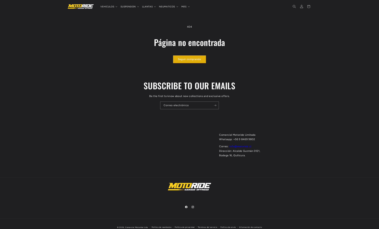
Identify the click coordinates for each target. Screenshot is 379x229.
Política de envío (228, 227)
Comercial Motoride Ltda (136, 227)
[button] (108, 6)
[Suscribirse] (215, 105)
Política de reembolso (162, 227)
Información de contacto (250, 227)
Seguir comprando (189, 59)
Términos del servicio (207, 227)
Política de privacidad (185, 227)
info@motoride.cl (240, 146)
